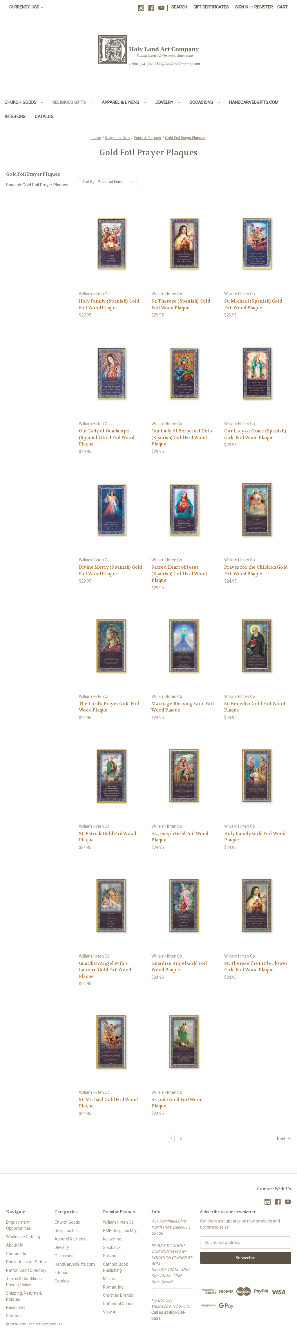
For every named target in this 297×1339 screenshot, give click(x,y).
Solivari (109, 1256)
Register (263, 7)
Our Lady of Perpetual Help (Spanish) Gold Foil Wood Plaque (181, 437)
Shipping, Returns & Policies (24, 1296)
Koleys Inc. (112, 1239)
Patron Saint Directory (26, 1270)
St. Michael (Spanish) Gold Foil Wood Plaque (253, 304)
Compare (110, 244)
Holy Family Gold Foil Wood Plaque (255, 837)
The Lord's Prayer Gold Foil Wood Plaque (109, 707)
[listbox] (117, 181)
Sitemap (14, 1315)
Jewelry (165, 102)
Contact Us (16, 1253)
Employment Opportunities (18, 1225)
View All (110, 1312)
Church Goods (21, 102)
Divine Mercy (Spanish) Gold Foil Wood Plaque (110, 570)
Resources (16, 1307)
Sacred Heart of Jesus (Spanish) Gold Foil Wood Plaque (179, 573)
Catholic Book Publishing (115, 1267)
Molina (109, 1278)
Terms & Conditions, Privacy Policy (24, 1281)
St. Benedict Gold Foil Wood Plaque (254, 707)
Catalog (44, 116)
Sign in (241, 7)
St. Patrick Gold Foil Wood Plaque (107, 837)
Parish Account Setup (26, 1262)
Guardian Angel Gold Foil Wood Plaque (179, 966)
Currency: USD (24, 7)
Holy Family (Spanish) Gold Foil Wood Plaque (109, 304)
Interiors (15, 116)
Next (281, 1138)
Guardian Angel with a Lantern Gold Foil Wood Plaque (105, 969)
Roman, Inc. (113, 1287)
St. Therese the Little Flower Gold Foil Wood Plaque (255, 966)
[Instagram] (141, 8)
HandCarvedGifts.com (253, 102)
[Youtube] (161, 8)
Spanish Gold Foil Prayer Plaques (37, 185)
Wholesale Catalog (23, 1236)
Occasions (201, 102)
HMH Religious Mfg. (120, 1230)
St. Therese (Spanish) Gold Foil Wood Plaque (180, 304)
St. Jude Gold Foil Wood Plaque (176, 1103)
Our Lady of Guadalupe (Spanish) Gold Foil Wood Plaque (106, 437)
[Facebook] (151, 8)
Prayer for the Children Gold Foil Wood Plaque (255, 570)
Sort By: (88, 181)
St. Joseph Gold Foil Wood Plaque (179, 837)
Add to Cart (112, 254)
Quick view (111, 233)
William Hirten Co (118, 1222)
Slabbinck (112, 1247)
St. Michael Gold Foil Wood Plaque (108, 1103)
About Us (14, 1245)
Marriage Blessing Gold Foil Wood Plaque (182, 707)
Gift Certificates (211, 7)
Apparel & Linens (121, 102)
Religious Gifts (69, 102)
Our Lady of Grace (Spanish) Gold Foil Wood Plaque (255, 434)
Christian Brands (118, 1295)
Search (179, 7)
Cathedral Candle (119, 1303)
